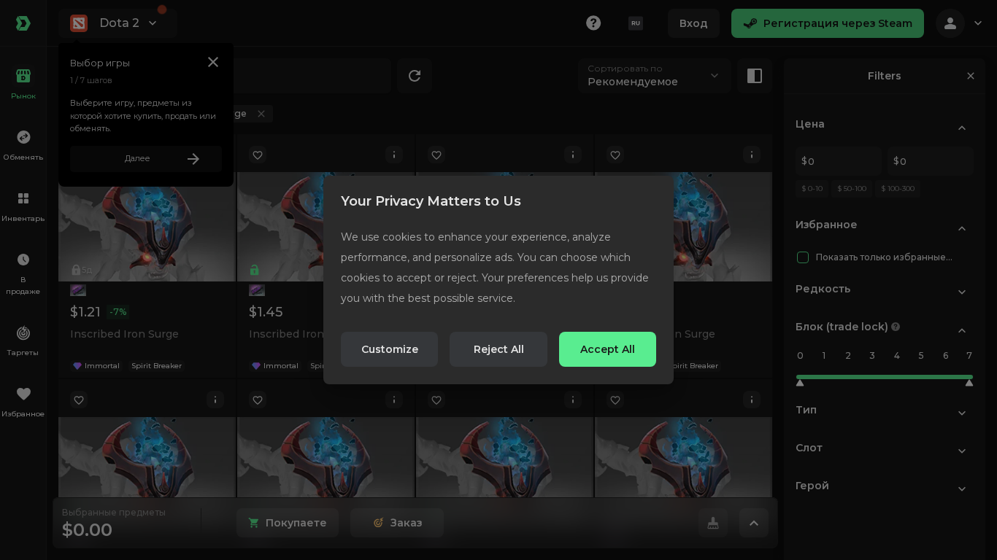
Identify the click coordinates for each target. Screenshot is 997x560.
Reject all (499, 349)
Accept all (607, 349)
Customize (389, 349)
